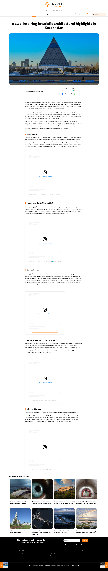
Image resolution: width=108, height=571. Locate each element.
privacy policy (74, 292)
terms (68, 292)
